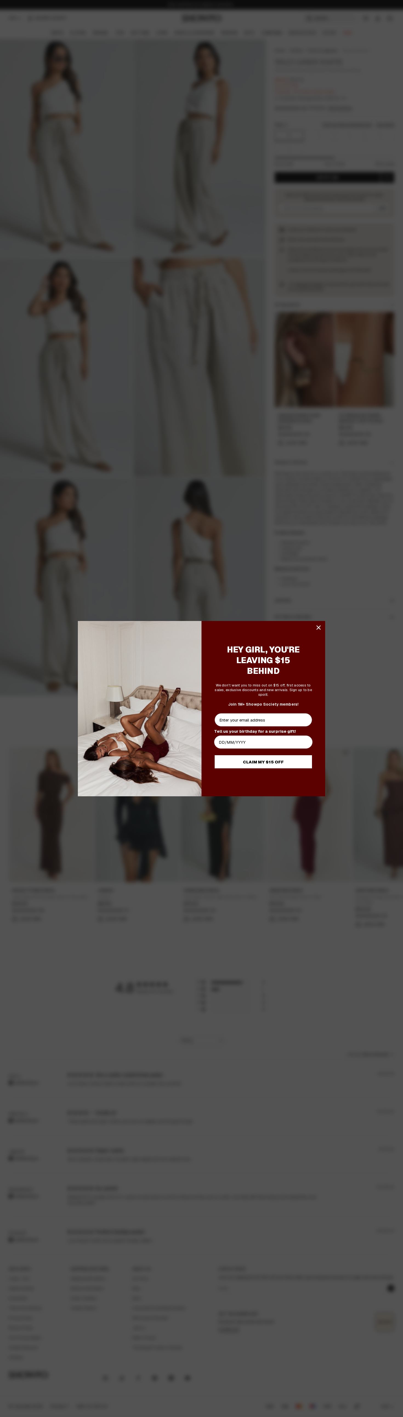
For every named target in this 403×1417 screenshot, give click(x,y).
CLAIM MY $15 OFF (263, 762)
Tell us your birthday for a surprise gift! (255, 731)
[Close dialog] (318, 627)
